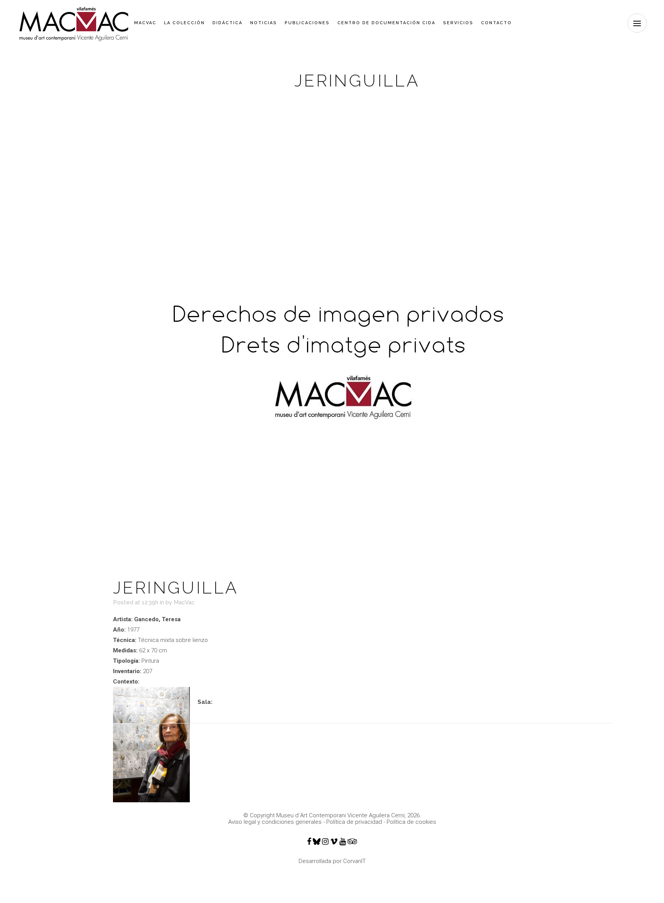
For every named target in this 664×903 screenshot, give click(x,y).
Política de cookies (411, 821)
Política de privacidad (354, 821)
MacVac (184, 602)
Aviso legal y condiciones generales (275, 821)
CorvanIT (354, 861)
